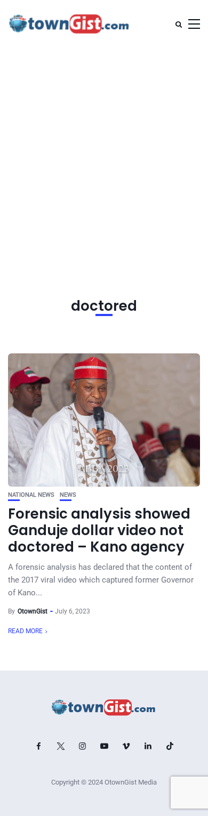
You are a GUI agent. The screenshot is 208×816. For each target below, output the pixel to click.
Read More (25, 631)
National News (31, 495)
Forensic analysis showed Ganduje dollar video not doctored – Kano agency (99, 530)
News (68, 495)
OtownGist (32, 611)
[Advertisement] (104, 157)
